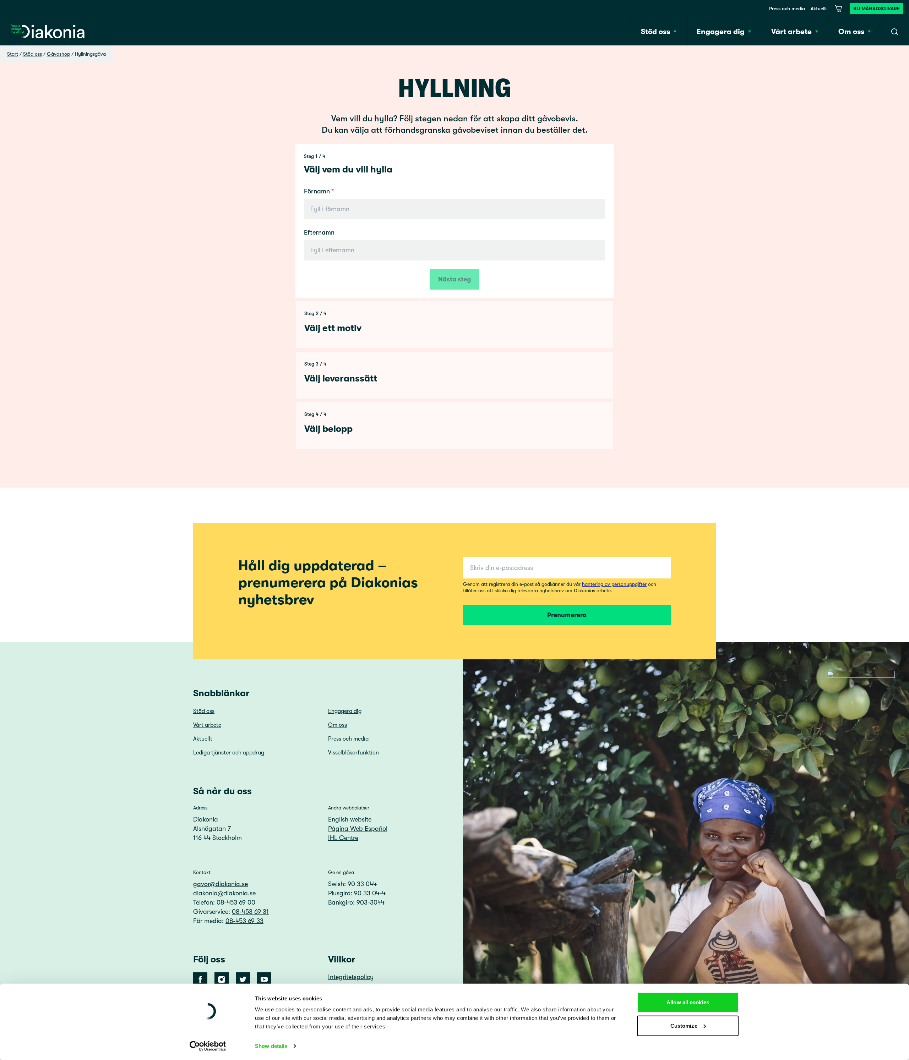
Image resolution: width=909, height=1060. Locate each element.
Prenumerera (567, 615)
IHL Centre (343, 837)
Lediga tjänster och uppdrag (228, 752)
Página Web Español (357, 828)
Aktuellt (819, 8)
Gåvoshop (58, 54)
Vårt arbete (207, 725)
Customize (683, 1025)
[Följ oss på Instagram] (221, 979)
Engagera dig (344, 711)
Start (12, 54)
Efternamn (319, 232)
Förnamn (317, 191)
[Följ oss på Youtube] (264, 979)
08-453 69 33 (244, 920)
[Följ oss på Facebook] (200, 979)
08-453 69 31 (250, 911)
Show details (271, 1046)
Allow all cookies (687, 1002)
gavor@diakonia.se (220, 884)
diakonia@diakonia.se (224, 893)
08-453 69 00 (236, 902)
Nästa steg (454, 279)
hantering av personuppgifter (614, 584)
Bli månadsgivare (876, 8)
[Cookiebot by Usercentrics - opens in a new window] (208, 1046)
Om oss (337, 725)
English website (349, 819)
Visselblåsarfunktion (353, 752)
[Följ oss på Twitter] (243, 979)
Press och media (787, 8)
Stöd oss (32, 54)
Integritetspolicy (351, 977)
